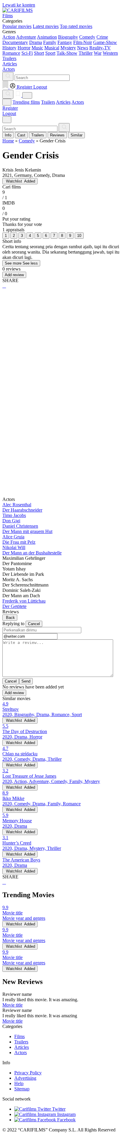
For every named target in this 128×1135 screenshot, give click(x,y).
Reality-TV (100, 47)
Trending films (26, 102)
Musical (51, 47)
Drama (35, 42)
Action (8, 37)
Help (19, 1083)
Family (49, 42)
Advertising (25, 1078)
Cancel (34, 624)
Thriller (86, 53)
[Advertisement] (64, 362)
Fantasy (64, 42)
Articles (63, 102)
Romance (11, 53)
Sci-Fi (27, 53)
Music (37, 47)
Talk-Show (67, 53)
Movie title (12, 1004)
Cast (21, 135)
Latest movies (46, 26)
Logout (9, 113)
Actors (77, 102)
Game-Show (105, 42)
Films (19, 1036)
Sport (50, 53)
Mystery (68, 47)
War (98, 53)
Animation (47, 37)
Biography (68, 37)
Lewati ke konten (18, 4)
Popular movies (17, 26)
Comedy (87, 37)
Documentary (15, 42)
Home (8, 140)
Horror (24, 47)
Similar (76, 135)
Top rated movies (76, 26)
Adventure (26, 37)
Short (39, 53)
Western (110, 53)
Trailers (48, 102)
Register (10, 108)
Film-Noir (82, 42)
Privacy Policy (28, 1072)
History (9, 47)
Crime (102, 37)
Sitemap (21, 1088)
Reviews (57, 135)
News (82, 47)
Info (8, 135)
